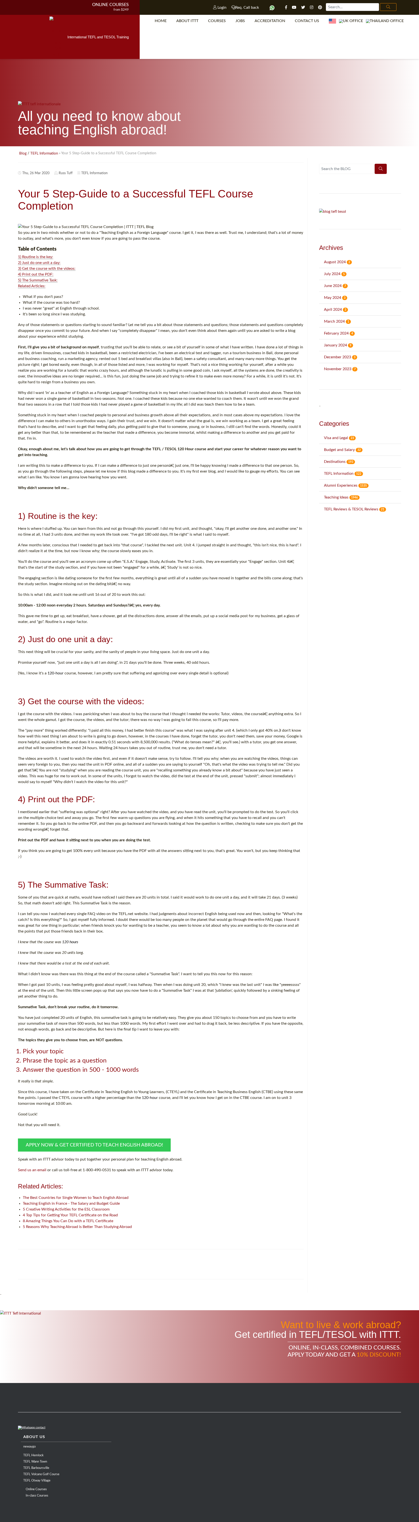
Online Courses (110, 5)
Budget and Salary (342, 450)
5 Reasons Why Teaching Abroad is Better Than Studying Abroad (77, 1227)
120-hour (56, 673)
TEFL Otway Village (36, 1480)
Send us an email (32, 1170)
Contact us (307, 21)
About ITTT (187, 21)
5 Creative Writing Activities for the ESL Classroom (66, 1209)
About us (34, 1437)
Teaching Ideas (341, 497)
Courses (217, 21)
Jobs (240, 21)
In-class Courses (37, 1495)
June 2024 (335, 286)
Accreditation (270, 21)
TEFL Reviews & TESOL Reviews (354, 509)
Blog (23, 153)
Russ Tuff (66, 173)
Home (161, 21)
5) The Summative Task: (37, 280)
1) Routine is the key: (35, 257)
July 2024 (334, 274)
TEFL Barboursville (36, 1468)
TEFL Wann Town (35, 1461)
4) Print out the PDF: (35, 274)
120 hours (70, 942)
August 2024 (337, 262)
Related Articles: (31, 286)
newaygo (29, 1446)
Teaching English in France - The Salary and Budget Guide (71, 1203)
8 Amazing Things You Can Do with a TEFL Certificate (68, 1221)
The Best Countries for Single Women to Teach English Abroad (76, 1198)
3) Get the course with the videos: (46, 268)
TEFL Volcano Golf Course (41, 1474)
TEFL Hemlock (33, 1455)
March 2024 (336, 321)
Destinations (338, 462)
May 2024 (335, 298)
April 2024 (335, 309)
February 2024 (338, 333)
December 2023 (339, 357)
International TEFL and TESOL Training (98, 37)
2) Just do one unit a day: (39, 263)
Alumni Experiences (345, 485)
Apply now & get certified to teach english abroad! (94, 1145)
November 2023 (340, 369)
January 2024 (337, 345)
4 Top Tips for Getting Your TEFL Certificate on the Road (70, 1215)
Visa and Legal (339, 438)
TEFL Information (44, 153)
